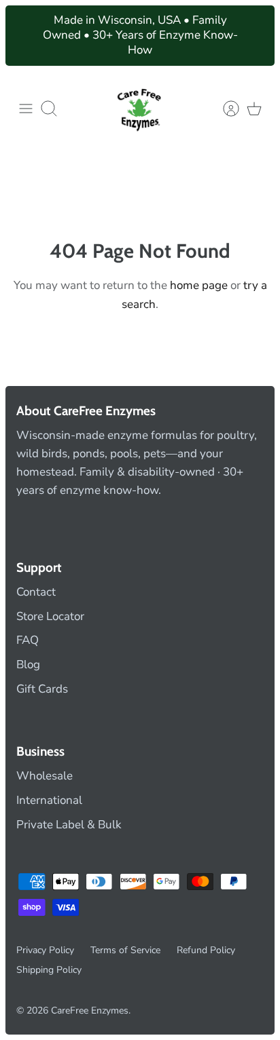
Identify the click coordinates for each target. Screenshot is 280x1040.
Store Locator (50, 616)
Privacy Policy (45, 950)
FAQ (27, 640)
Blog (28, 664)
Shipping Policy (49, 969)
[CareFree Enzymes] (140, 108)
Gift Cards (42, 689)
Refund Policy (206, 950)
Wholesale (44, 776)
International (49, 800)
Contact (36, 592)
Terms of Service (125, 950)
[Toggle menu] (26, 108)
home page (199, 285)
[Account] (224, 108)
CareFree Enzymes (89, 1010)
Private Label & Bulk (69, 824)
